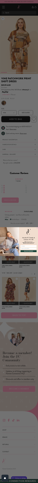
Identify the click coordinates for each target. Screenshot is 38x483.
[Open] (5, 478)
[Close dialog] (37, 227)
